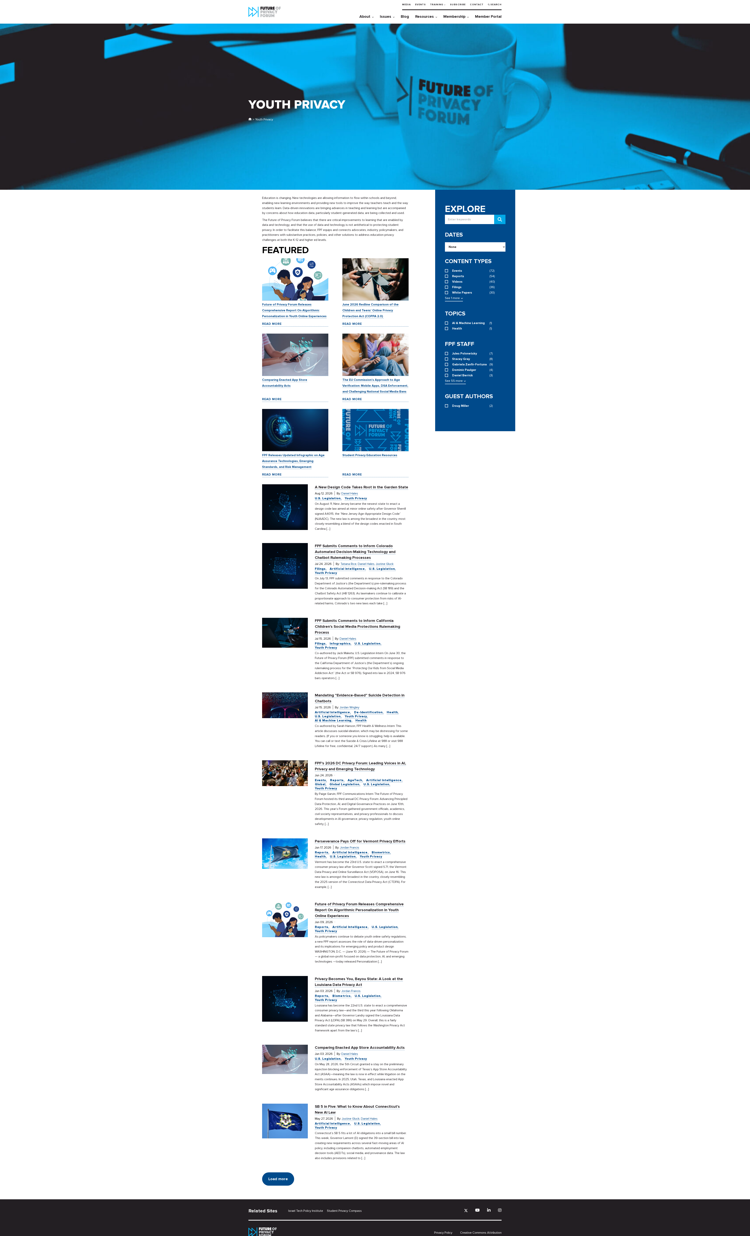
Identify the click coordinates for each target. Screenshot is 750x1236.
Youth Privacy (356, 498)
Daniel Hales (349, 493)
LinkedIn (489, 1210)
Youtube (477, 1210)
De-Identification (368, 712)
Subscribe (458, 4)
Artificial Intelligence (347, 569)
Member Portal (488, 16)
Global (320, 784)
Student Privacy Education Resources (369, 455)
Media (406, 4)
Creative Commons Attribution (481, 1233)
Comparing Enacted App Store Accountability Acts (360, 1047)
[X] (466, 1210)
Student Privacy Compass (344, 1211)
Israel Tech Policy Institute (305, 1211)
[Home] (250, 119)
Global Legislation (344, 784)
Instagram (500, 1210)
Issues (385, 16)
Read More (272, 324)
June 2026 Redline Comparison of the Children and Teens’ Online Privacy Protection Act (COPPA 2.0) (370, 310)
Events (420, 4)
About (364, 16)
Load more (278, 1179)
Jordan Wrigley (349, 707)
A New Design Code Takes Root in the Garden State (361, 487)
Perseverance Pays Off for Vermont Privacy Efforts (360, 841)
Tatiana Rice (348, 564)
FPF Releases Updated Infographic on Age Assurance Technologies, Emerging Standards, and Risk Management (293, 461)
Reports (337, 780)
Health (392, 712)
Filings (320, 569)
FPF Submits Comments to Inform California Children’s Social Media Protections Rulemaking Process (357, 626)
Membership (454, 16)
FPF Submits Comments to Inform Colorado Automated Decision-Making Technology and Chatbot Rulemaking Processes (355, 552)
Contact (476, 4)
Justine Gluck (385, 564)
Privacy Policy (443, 1233)
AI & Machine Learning (333, 720)
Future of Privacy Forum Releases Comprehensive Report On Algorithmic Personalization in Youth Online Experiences (294, 310)
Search (496, 4)
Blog (405, 16)
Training (436, 4)
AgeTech (355, 780)
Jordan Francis (349, 848)
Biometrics (381, 852)
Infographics (340, 644)
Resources (424, 16)
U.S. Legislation (328, 498)
